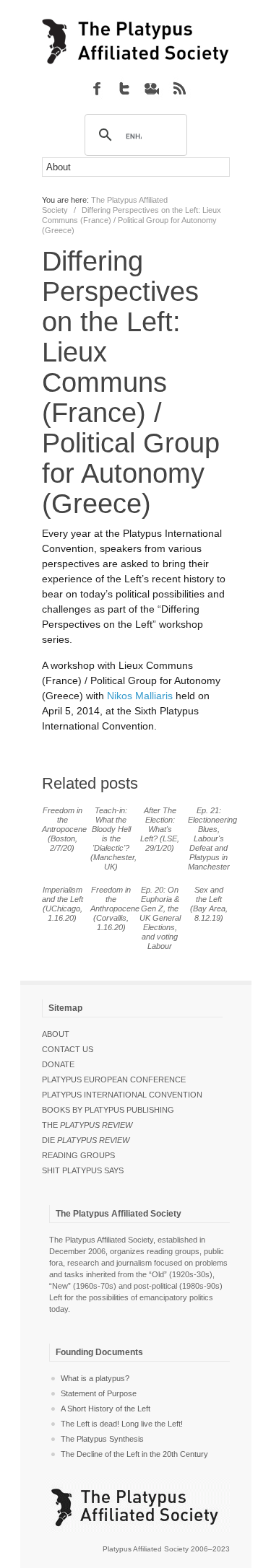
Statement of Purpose (99, 1393)
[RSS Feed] (179, 88)
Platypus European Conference (114, 1079)
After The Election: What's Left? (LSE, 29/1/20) (159, 829)
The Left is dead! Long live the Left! (122, 1423)
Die (85, 1140)
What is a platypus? (95, 1378)
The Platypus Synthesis (102, 1439)
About (55, 1034)
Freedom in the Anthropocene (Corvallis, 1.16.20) (114, 908)
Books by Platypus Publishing (108, 1109)
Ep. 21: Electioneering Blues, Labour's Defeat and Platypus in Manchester (212, 838)
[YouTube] (151, 88)
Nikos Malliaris (140, 695)
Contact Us (67, 1049)
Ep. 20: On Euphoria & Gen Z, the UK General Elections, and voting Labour (160, 917)
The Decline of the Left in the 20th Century (134, 1454)
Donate (58, 1064)
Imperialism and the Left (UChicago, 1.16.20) (62, 903)
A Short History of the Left (105, 1408)
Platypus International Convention (122, 1094)
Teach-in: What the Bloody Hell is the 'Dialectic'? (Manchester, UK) (113, 838)
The (87, 1125)
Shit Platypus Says (83, 1170)
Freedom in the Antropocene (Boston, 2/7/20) (64, 829)
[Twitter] (124, 88)
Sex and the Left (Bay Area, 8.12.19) (209, 903)
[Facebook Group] (96, 88)
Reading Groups (78, 1155)
